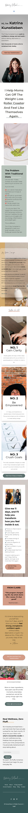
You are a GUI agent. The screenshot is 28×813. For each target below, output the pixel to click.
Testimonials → (14, 603)
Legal (14, 806)
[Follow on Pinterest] (17, 799)
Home (6, 785)
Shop (14, 787)
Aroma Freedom (7, 787)
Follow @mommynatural (14, 704)
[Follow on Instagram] (14, 799)
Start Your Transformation (12, 52)
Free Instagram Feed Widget (14, 682)
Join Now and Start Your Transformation (14, 657)
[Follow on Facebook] (11, 799)
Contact (23, 787)
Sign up (7, 757)
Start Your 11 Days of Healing (14, 475)
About (10, 785)
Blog (18, 787)
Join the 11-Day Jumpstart (12, 567)
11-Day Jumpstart (18, 785)
